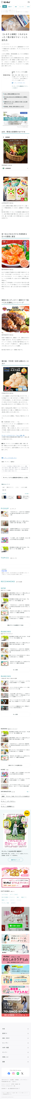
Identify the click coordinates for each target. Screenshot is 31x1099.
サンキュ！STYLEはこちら (19, 83)
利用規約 (17, 1079)
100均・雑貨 (5, 1047)
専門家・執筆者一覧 (15, 1084)
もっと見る (15, 669)
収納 (16, 6)
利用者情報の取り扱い (6, 1081)
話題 (3, 1062)
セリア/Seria (5, 894)
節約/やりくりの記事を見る (15, 765)
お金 (5, 6)
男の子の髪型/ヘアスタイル (8, 897)
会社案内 (3, 1088)
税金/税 (4, 490)
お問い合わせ (4, 1079)
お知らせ (14, 1081)
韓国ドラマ (23, 897)
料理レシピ (5, 1057)
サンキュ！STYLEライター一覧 (8, 1086)
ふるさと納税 (24, 487)
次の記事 (27, 493)
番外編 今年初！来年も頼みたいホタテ (14, 106)
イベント (19, 900)
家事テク (10, 6)
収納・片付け (6, 1038)
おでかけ (13, 903)
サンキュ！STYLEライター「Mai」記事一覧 (13, 435)
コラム (17, 487)
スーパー (4, 1052)
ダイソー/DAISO (14, 894)
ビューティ (21, 6)
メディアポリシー (24, 1079)
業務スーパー (5, 900)
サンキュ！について (6, 1084)
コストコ (12, 900)
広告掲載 (12, 1079)
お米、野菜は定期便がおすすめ (12, 94)
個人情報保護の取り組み (13, 1088)
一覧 (27, 791)
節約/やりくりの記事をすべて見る (15, 625)
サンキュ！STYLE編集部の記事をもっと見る (15, 477)
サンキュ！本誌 (5, 903)
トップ (2, 10)
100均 (28, 6)
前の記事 (4, 493)
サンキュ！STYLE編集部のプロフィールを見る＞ (20, 87)
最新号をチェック (15, 860)
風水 (18, 897)
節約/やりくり (12, 10)
